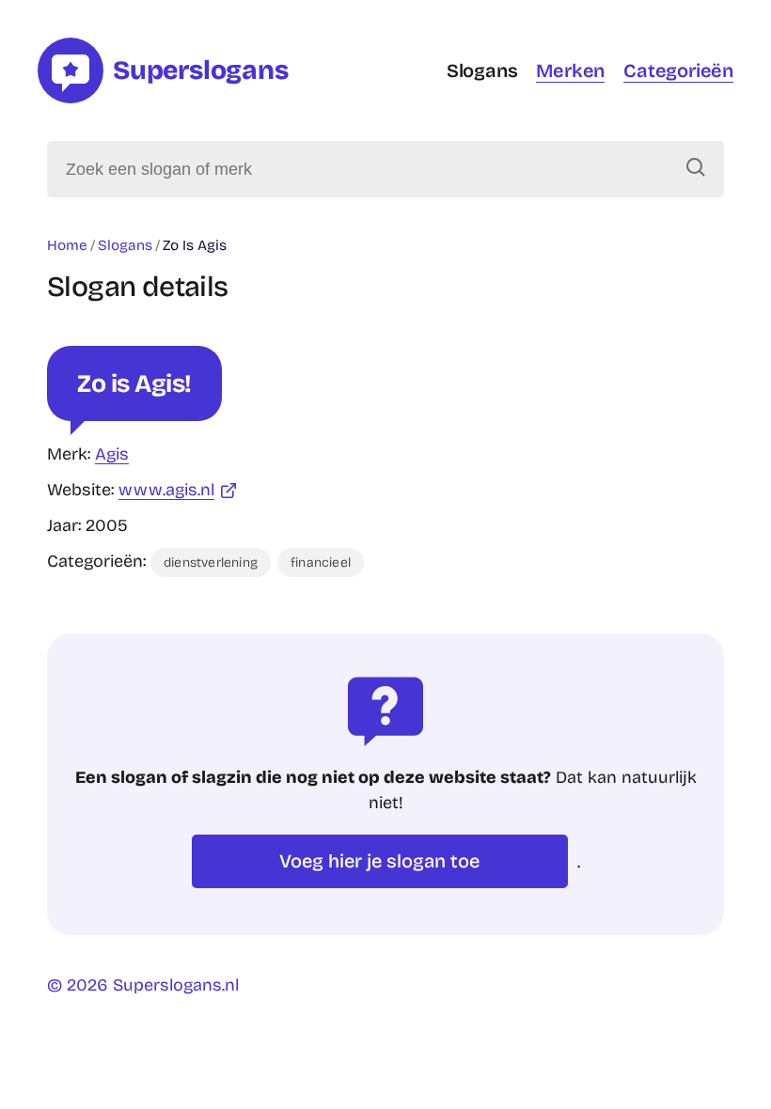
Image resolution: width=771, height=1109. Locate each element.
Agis (112, 454)
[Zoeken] (696, 169)
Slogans (482, 70)
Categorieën (678, 70)
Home (67, 245)
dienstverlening (211, 562)
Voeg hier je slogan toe (379, 861)
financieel (321, 562)
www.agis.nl (166, 489)
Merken (570, 70)
